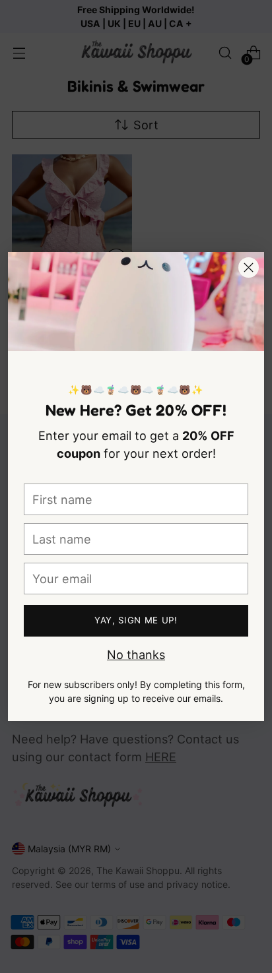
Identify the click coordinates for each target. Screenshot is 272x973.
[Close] (248, 267)
